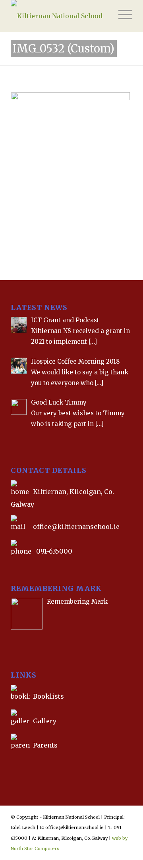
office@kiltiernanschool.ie (76, 527)
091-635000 (54, 551)
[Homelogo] (59, 16)
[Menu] (121, 16)
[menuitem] (121, 16)
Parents (45, 745)
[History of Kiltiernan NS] (11, 763)
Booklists (48, 696)
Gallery (43, 721)
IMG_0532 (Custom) (63, 48)
